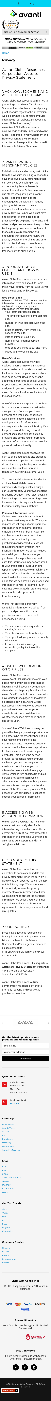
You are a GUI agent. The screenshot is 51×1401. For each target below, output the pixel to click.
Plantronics (7, 1231)
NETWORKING (8, 1189)
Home (5, 52)
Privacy (5, 1255)
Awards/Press (8, 1128)
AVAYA (5, 1213)
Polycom (6, 1227)
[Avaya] (25, 1022)
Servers (5, 1181)
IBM (4, 1216)
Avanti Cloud (8, 1146)
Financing (6, 1143)
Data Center (7, 1139)
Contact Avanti (9, 1259)
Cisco (4, 1209)
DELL (4, 1224)
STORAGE (6, 1185)
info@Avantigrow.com (17, 951)
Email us (14, 1103)
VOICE (5, 1192)
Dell (4, 1167)
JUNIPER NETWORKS (11, 1178)
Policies (5, 1252)
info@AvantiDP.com (14, 844)
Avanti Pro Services (11, 1150)
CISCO (5, 1174)
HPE (4, 1170)
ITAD (4, 1135)
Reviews (5, 1263)
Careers (5, 1132)
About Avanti (8, 1124)
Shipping (6, 1248)
